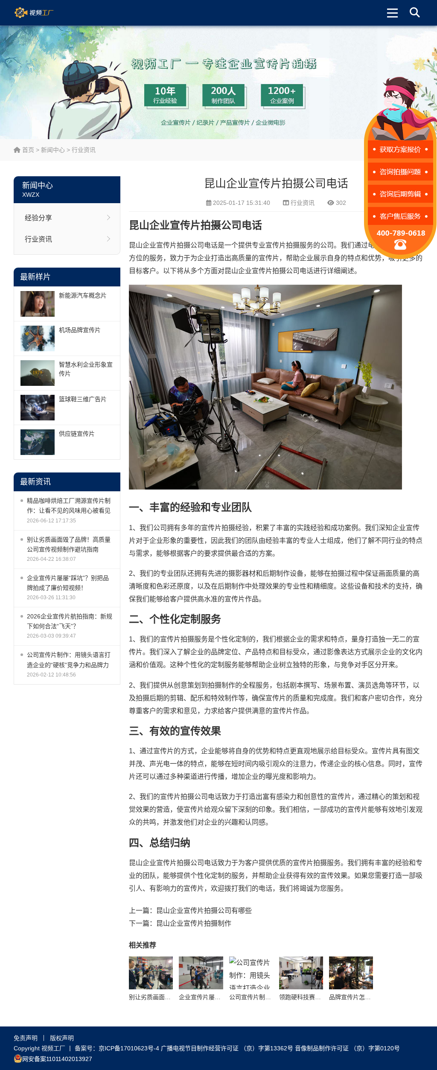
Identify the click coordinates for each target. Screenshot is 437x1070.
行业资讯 (84, 149)
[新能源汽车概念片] (37, 304)
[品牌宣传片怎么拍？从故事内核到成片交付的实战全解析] (351, 972)
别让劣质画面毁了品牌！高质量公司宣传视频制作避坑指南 (69, 544)
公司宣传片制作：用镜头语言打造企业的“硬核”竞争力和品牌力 (69, 659)
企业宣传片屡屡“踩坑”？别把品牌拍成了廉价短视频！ (68, 582)
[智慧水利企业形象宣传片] (37, 373)
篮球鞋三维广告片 (83, 399)
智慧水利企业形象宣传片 (86, 369)
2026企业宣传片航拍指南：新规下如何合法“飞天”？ (69, 621)
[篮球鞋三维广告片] (37, 407)
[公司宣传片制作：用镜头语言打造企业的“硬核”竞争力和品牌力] (251, 972)
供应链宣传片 (77, 433)
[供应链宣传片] (37, 442)
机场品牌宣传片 (80, 330)
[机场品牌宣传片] (37, 338)
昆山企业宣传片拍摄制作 (193, 923)
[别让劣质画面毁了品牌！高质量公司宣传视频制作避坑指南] (151, 972)
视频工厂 (44, 12)
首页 (27, 149)
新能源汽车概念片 (83, 295)
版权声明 (62, 1038)
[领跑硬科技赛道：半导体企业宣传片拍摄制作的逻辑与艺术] (301, 972)
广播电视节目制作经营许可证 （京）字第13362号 (227, 1048)
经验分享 (38, 218)
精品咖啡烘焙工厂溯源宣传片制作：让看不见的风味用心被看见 (69, 505)
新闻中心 (53, 149)
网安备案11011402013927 (57, 1058)
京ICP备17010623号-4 (129, 1048)
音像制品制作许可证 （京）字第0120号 (347, 1048)
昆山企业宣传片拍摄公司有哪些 (204, 910)
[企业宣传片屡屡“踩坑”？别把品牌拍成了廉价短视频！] (201, 972)
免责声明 (26, 1038)
